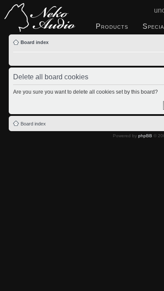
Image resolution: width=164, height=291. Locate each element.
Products (112, 26)
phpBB (145, 135)
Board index (35, 42)
